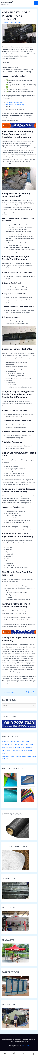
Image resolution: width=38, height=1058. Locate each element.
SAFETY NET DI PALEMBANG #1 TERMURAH (15, 741)
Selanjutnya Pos (31, 692)
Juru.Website (25, 1046)
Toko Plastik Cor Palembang (14, 102)
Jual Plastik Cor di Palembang (15, 104)
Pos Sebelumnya (7, 692)
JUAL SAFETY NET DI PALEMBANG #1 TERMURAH (17, 747)
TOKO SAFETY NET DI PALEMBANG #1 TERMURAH (17, 744)
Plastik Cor (6, 22)
